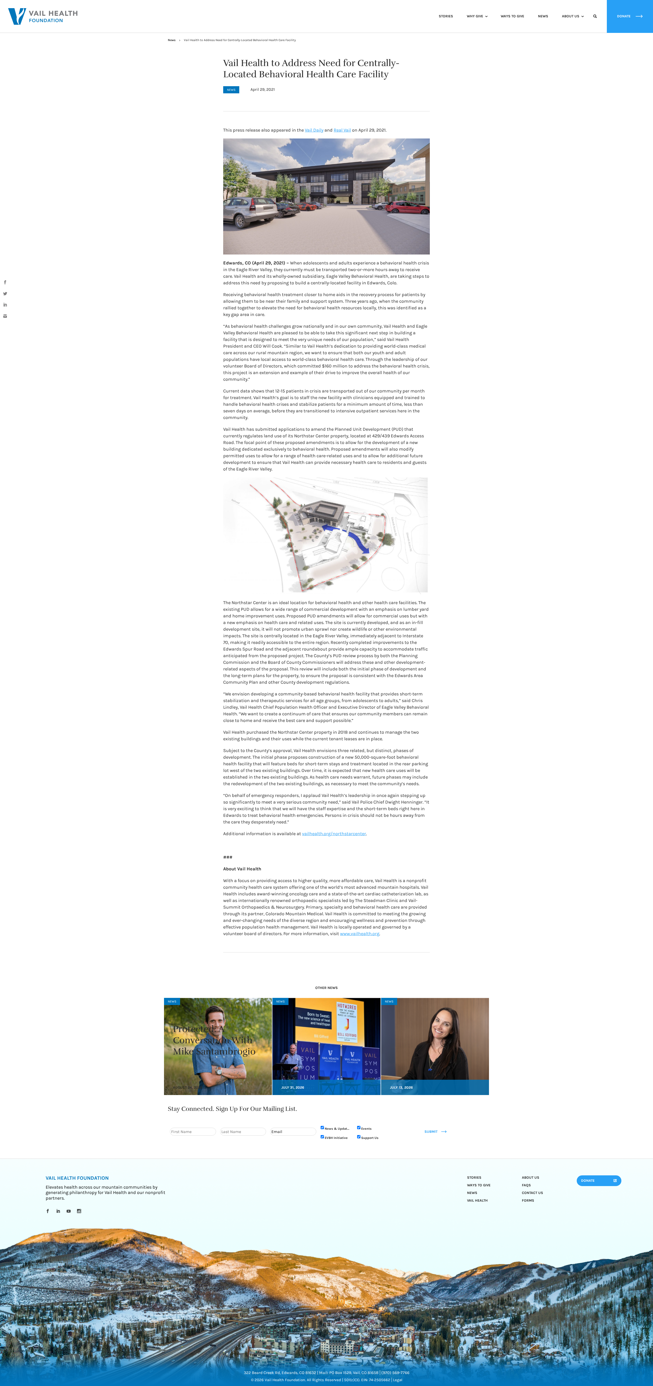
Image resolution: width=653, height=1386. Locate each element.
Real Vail (342, 130)
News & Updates (338, 1128)
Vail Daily (314, 130)
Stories (446, 16)
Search (595, 21)
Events (366, 1128)
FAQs (526, 1185)
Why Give (475, 16)
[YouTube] (69, 1211)
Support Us (370, 1138)
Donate (588, 1180)
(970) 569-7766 (395, 1372)
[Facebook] (48, 1211)
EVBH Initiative (336, 1138)
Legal (397, 1380)
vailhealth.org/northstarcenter (334, 833)
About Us (570, 16)
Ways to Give (512, 16)
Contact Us (532, 1193)
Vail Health (477, 1200)
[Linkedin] (59, 1211)
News (543, 16)
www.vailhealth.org (359, 933)
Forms (528, 1200)
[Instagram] (80, 1211)
